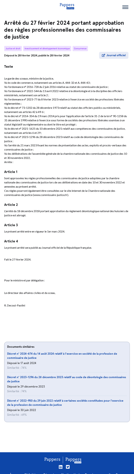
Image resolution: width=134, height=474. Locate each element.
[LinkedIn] (60, 467)
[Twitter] (68, 467)
